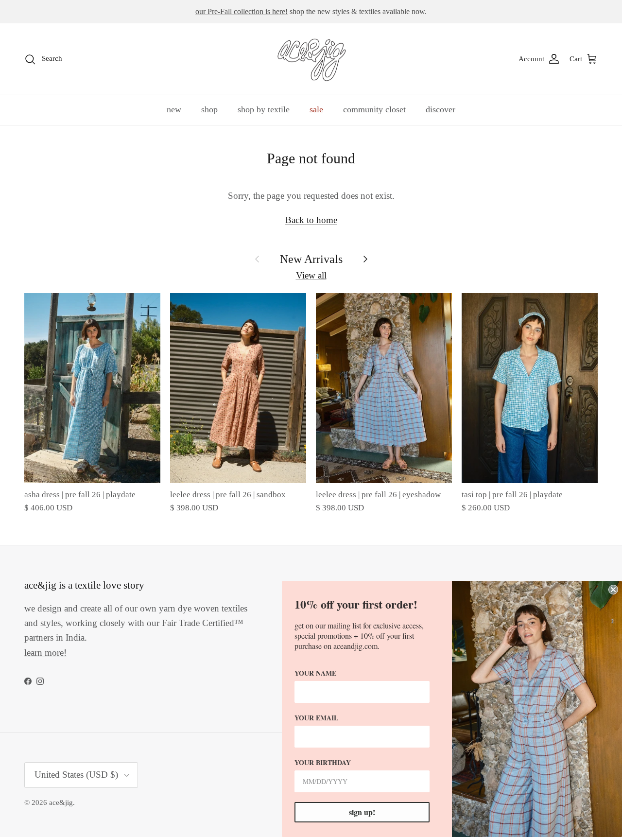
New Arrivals (311, 258)
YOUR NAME (315, 673)
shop (209, 109)
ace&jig (61, 802)
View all (311, 275)
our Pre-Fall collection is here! (241, 11)
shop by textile (264, 109)
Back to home (311, 220)
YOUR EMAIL (316, 718)
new (174, 109)
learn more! (45, 652)
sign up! (362, 812)
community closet (374, 109)
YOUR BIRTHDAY (322, 762)
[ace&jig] (311, 59)
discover (440, 109)
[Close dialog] (613, 589)
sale (316, 109)
